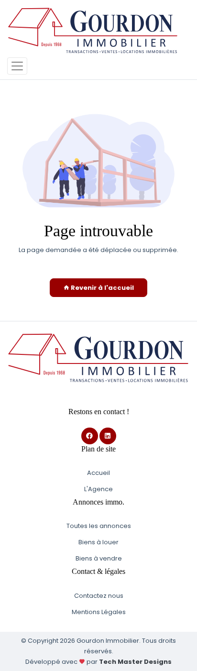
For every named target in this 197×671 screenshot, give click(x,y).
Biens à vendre (99, 558)
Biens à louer (98, 542)
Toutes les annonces (98, 525)
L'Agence (98, 489)
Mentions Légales (99, 611)
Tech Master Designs (135, 661)
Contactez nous (98, 595)
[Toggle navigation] (17, 66)
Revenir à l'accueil (101, 287)
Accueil (98, 472)
